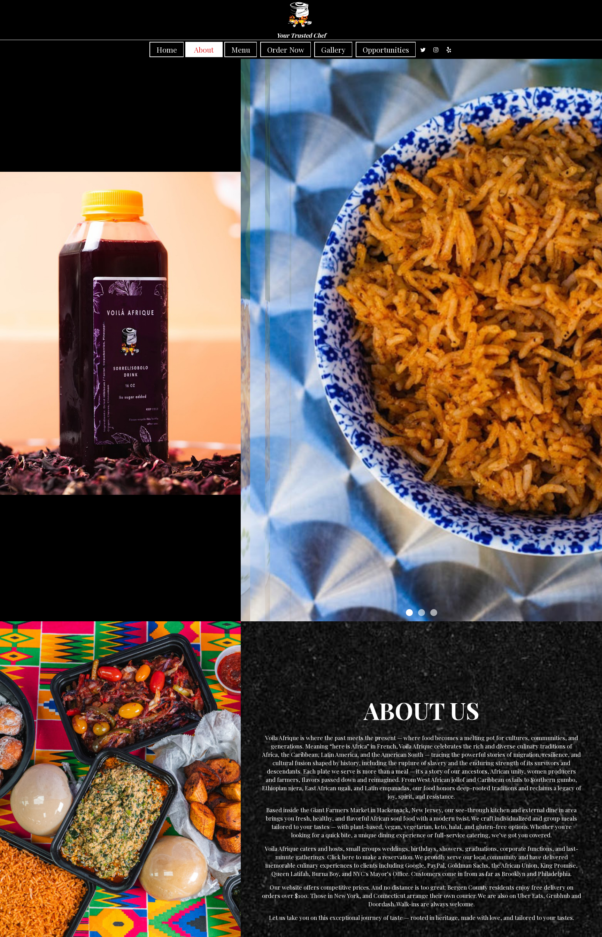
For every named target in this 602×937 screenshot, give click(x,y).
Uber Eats (530, 895)
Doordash (381, 904)
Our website (286, 887)
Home (166, 49)
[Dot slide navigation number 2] (421, 612)
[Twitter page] (423, 49)
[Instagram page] (435, 49)
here (348, 857)
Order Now (285, 49)
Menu (240, 49)
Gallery (333, 49)
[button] (597, 616)
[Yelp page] (448, 49)
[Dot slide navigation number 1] (409, 612)
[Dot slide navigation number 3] (433, 612)
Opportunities (386, 49)
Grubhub (558, 895)
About (204, 49)
